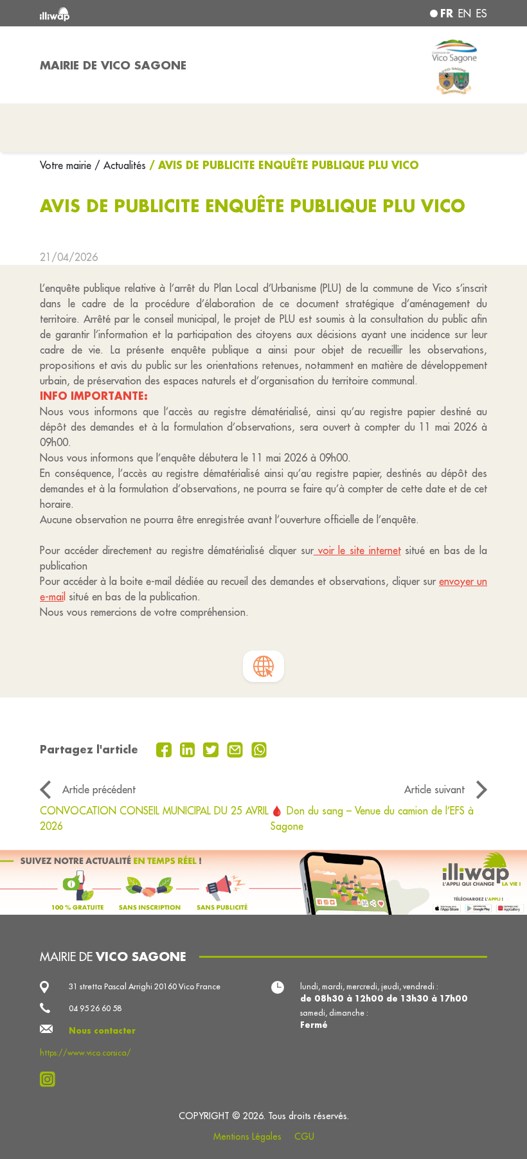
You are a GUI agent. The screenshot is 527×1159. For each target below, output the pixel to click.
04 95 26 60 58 (95, 1008)
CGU (304, 1136)
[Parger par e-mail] (236, 748)
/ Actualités (120, 165)
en (464, 13)
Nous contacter (102, 1030)
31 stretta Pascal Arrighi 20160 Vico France (144, 986)
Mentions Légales (247, 1136)
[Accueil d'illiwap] (128, 13)
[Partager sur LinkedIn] (189, 748)
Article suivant (434, 789)
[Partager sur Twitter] (212, 748)
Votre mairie (67, 165)
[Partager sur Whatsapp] (259, 748)
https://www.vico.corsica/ (85, 1052)
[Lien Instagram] (51, 1079)
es (481, 13)
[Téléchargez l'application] (263, 882)
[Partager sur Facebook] (165, 748)
